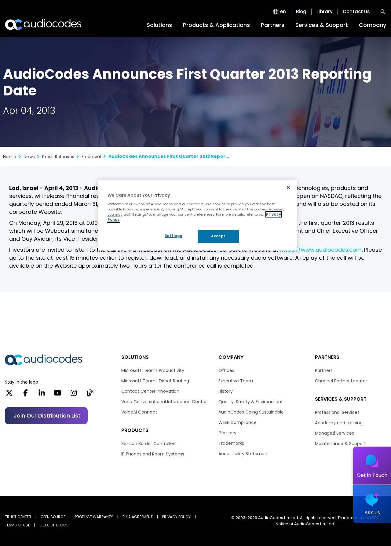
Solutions (159, 25)
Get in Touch (372, 475)
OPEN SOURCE (53, 516)
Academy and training (339, 423)
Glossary (227, 433)
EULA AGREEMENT (137, 516)
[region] (197, 215)
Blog (301, 11)
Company (372, 25)
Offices (226, 370)
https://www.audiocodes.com (321, 250)
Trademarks (231, 443)
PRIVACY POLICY (176, 516)
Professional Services (337, 412)
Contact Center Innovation (150, 391)
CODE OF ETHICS (54, 525)
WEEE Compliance (237, 422)
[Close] (288, 187)
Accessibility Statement (243, 454)
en (283, 11)
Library (324, 11)
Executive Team (235, 381)
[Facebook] (25, 395)
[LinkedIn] (41, 395)
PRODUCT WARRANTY (94, 516)
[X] (9, 395)
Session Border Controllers (149, 443)
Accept (218, 236)
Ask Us (372, 512)
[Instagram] (73, 395)
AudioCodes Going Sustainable (251, 412)
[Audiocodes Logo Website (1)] (43, 24)
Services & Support (321, 25)
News (29, 157)
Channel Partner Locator (341, 381)
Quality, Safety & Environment (250, 402)
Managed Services (334, 433)
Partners (272, 25)
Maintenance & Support (340, 443)
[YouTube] (57, 395)
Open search (383, 12)
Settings (173, 235)
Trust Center (18, 516)
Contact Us (356, 11)
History (225, 391)
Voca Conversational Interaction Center (164, 402)
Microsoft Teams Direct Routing (155, 381)
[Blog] (90, 395)
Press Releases (58, 157)
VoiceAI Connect (139, 412)
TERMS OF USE (17, 525)
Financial (91, 157)
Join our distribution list (47, 415)
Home (9, 157)
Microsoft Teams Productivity (152, 370)
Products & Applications (216, 25)
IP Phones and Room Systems (152, 454)
